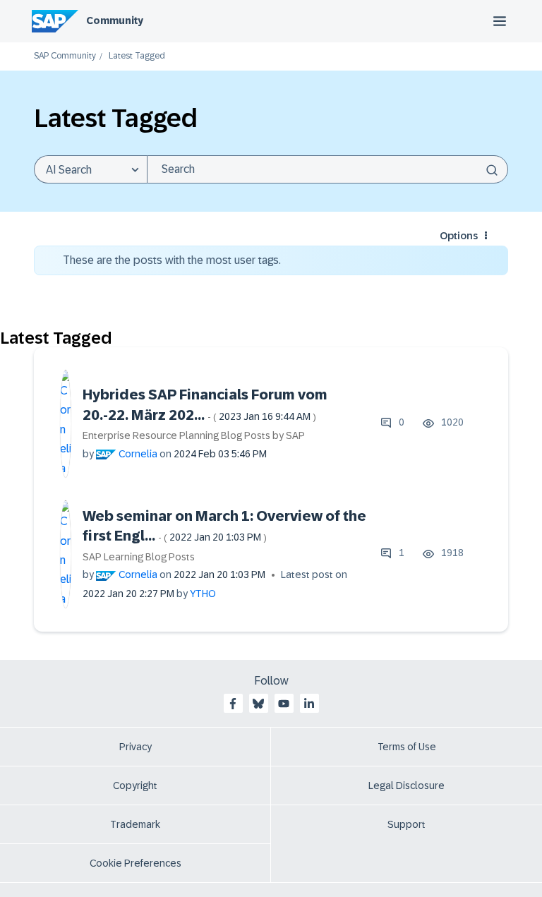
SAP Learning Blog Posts (139, 556)
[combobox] (327, 169)
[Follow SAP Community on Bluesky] (258, 703)
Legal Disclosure (406, 785)
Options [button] (459, 235)
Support (406, 824)
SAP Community (65, 56)
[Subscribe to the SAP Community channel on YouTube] (283, 703)
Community (114, 20)
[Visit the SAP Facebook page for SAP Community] (233, 703)
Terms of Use (407, 746)
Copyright (135, 785)
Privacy (135, 746)
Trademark (135, 824)
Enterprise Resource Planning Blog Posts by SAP (194, 435)
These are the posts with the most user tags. (172, 260)
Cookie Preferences (135, 863)
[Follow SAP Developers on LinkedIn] (309, 703)
